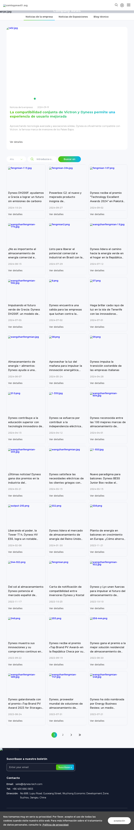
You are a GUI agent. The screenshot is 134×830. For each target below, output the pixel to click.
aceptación (119, 820)
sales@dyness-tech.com (29, 784)
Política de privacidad (55, 824)
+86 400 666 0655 (23, 788)
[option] (67, 88)
